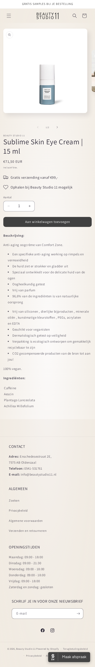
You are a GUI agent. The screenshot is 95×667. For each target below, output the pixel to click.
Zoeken (14, 500)
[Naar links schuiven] (38, 127)
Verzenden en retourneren (28, 531)
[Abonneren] (78, 613)
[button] (9, 16)
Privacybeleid (18, 510)
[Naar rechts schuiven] (57, 127)
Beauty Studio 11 (26, 648)
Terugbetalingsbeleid (75, 648)
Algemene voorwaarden (26, 521)
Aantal (7, 197)
